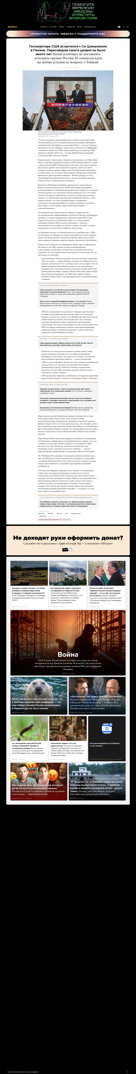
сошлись (68, 439)
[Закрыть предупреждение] (127, 1072)
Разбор (61, 27)
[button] (68, 100)
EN (128, 27)
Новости (43, 27)
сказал (44, 255)
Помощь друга (90, 27)
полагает (41, 486)
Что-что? (50, 516)
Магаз (79, 27)
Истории (53, 27)
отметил (82, 190)
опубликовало (92, 215)
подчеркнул (59, 274)
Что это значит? (32, 1072)
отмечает (82, 175)
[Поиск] (123, 27)
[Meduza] (12, 27)
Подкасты (71, 27)
